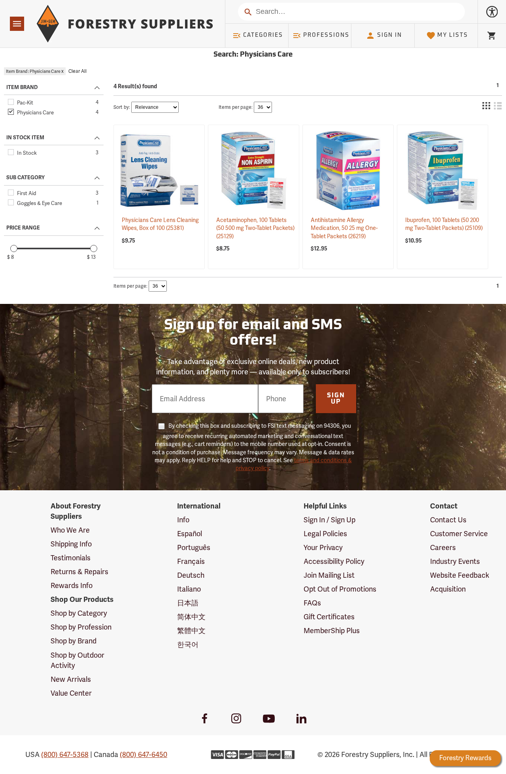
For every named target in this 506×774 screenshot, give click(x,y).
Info (183, 519)
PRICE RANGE (23, 228)
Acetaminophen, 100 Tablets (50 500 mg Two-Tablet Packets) (255, 228)
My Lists (452, 35)
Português (193, 547)
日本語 (187, 602)
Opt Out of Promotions (340, 589)
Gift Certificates (329, 616)
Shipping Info (71, 543)
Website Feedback (459, 575)
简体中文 (191, 616)
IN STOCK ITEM (25, 138)
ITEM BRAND (22, 87)
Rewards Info (72, 585)
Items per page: (236, 107)
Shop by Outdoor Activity (77, 660)
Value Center (71, 693)
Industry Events (455, 561)
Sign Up (336, 399)
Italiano (189, 589)
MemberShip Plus (332, 630)
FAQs (312, 602)
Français (191, 561)
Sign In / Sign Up (329, 519)
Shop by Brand (73, 640)
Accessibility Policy (334, 561)
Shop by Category (79, 613)
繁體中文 (191, 630)
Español (189, 533)
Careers (443, 547)
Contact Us (448, 519)
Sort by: (121, 107)
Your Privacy (323, 547)
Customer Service (459, 533)
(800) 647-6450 (143, 754)
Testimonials (71, 557)
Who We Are (70, 530)
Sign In (389, 35)
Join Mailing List (329, 575)
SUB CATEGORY (25, 178)
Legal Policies (325, 533)
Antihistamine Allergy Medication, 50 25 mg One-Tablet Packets (344, 228)
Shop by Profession (81, 627)
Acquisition (448, 589)
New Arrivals (71, 679)
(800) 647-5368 (65, 754)
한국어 (187, 644)
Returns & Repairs (79, 571)
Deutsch (190, 575)
